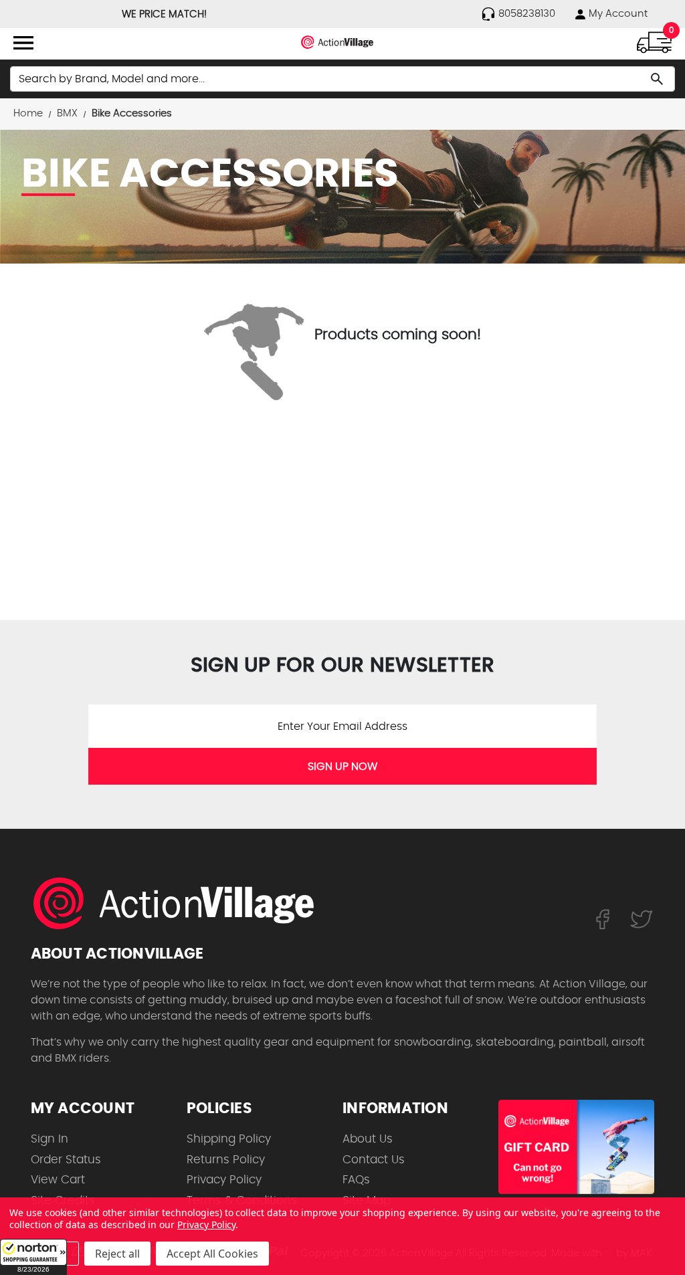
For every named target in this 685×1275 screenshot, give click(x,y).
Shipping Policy (229, 1139)
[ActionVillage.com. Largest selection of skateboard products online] (181, 903)
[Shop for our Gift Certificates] (576, 1147)
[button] (33, 1257)
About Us (367, 1139)
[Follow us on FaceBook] (602, 918)
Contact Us (373, 1159)
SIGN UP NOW (342, 766)
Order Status (66, 1159)
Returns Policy (226, 1159)
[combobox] (342, 79)
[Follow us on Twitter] (641, 918)
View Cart (58, 1179)
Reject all (117, 1253)
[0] (654, 41)
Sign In (49, 1139)
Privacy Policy (224, 1179)
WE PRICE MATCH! (164, 14)
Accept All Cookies (212, 1253)
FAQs (356, 1179)
